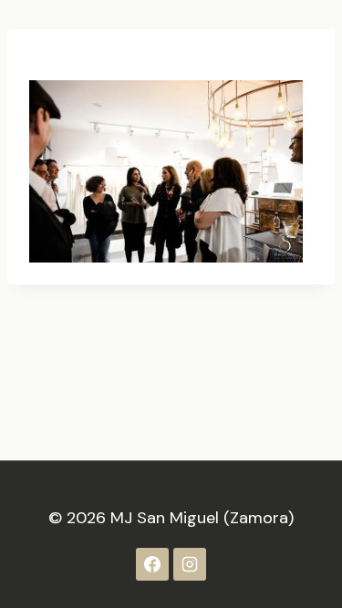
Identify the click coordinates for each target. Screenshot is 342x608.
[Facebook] (152, 564)
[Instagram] (189, 564)
